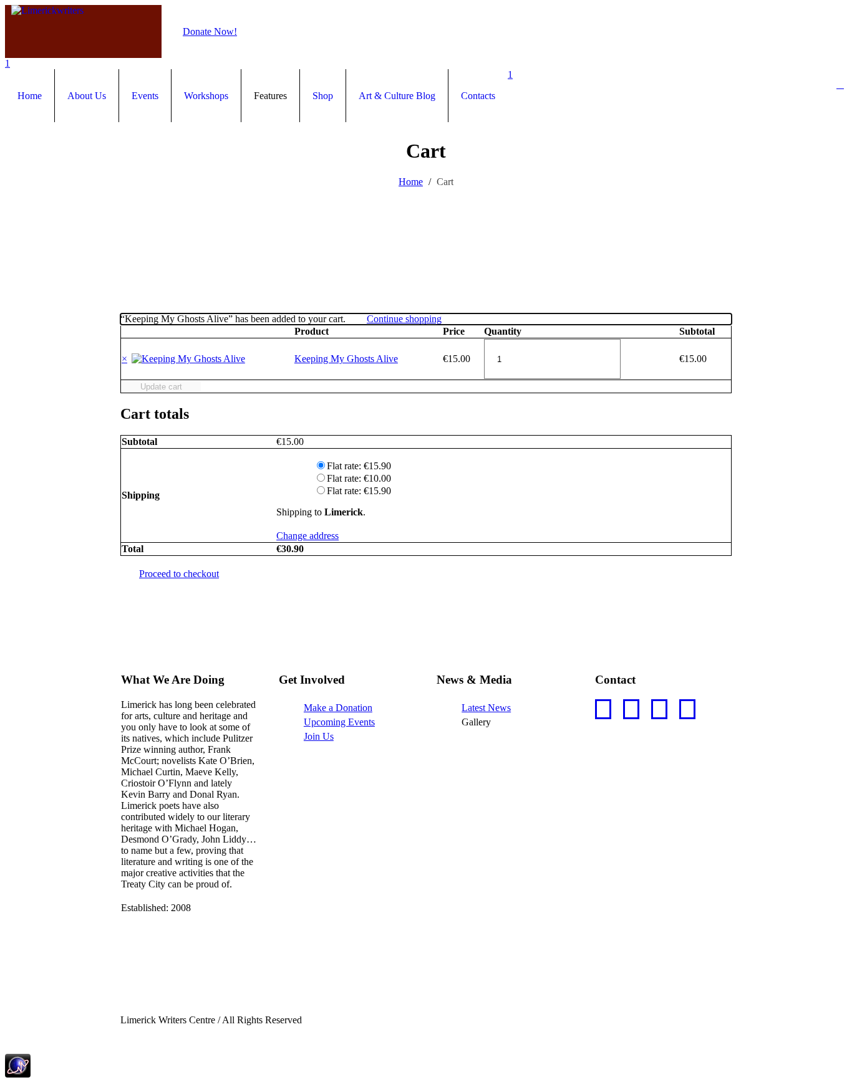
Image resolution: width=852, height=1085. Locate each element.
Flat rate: (359, 466)
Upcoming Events (339, 722)
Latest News (486, 707)
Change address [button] (307, 535)
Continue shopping (404, 318)
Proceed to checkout (179, 573)
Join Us (319, 736)
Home (411, 181)
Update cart (161, 386)
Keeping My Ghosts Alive (346, 358)
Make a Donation (338, 707)
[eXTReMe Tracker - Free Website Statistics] (18, 1074)
